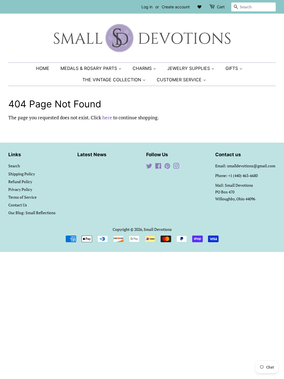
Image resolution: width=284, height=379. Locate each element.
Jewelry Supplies (189, 68)
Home (42, 68)
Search (14, 165)
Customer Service (180, 79)
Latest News (91, 154)
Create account (176, 6)
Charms (143, 68)
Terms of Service (22, 197)
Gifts (232, 68)
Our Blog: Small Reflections (31, 212)
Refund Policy (20, 181)
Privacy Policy (20, 189)
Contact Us (17, 205)
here (107, 117)
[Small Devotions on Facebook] (158, 167)
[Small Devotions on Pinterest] (167, 167)
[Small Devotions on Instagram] (176, 167)
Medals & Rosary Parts (89, 68)
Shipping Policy (21, 173)
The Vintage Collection (112, 79)
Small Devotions (158, 229)
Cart (221, 6)
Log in (147, 6)
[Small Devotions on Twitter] (149, 167)
